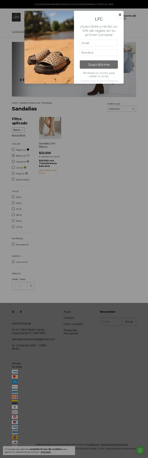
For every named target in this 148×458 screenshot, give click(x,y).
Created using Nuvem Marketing (99, 81)
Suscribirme (99, 64)
